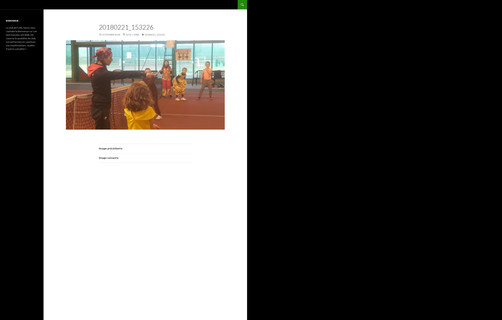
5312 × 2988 (132, 34)
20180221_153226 (155, 34)
